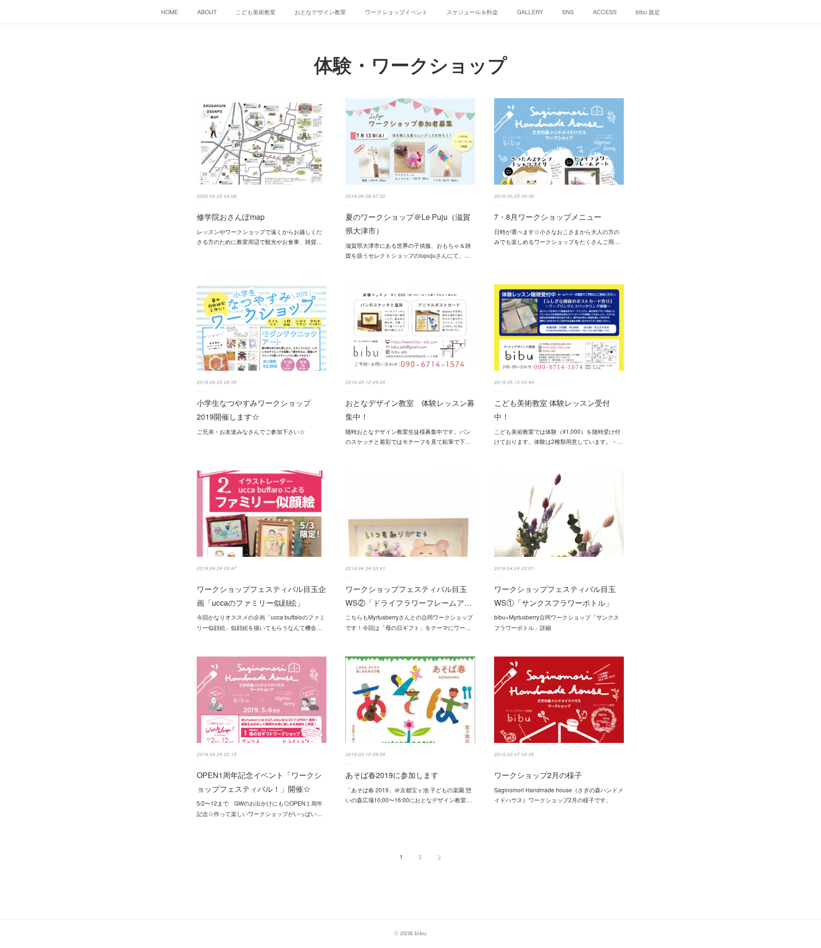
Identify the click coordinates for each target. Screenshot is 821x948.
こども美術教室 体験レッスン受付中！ (552, 409)
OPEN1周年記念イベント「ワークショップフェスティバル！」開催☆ (259, 782)
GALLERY (530, 12)
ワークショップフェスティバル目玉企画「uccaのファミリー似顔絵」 (261, 595)
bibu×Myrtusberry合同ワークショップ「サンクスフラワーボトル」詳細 (556, 622)
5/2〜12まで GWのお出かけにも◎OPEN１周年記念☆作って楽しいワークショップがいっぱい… (260, 808)
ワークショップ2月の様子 (538, 775)
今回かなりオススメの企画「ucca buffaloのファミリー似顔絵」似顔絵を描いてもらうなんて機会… (261, 622)
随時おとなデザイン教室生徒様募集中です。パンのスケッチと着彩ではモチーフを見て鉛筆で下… (408, 436)
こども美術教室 (256, 12)
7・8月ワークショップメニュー (547, 216)
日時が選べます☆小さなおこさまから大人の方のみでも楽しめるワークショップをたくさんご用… (557, 236)
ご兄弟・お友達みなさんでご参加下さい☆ (251, 431)
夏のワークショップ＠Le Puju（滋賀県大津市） (407, 223)
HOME (169, 12)
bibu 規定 (648, 12)
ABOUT (207, 12)
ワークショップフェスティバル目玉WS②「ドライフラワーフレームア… (408, 595)
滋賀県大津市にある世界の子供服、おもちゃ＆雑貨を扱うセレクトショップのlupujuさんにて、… (408, 250)
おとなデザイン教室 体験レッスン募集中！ (410, 409)
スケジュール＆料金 (472, 12)
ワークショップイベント (396, 12)
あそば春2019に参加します (392, 775)
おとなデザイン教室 (320, 12)
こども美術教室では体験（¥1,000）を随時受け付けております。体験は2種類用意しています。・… (558, 436)
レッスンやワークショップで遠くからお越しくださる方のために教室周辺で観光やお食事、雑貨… (259, 236)
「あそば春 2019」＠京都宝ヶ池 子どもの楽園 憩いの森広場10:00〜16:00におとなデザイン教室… (408, 795)
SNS (568, 12)
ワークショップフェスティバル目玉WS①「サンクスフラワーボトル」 (555, 595)
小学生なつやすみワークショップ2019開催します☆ (254, 409)
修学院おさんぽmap (231, 216)
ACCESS (605, 12)
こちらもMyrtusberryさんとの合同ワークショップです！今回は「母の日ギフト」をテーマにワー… (409, 622)
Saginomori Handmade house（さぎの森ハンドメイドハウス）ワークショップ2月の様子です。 (558, 795)
